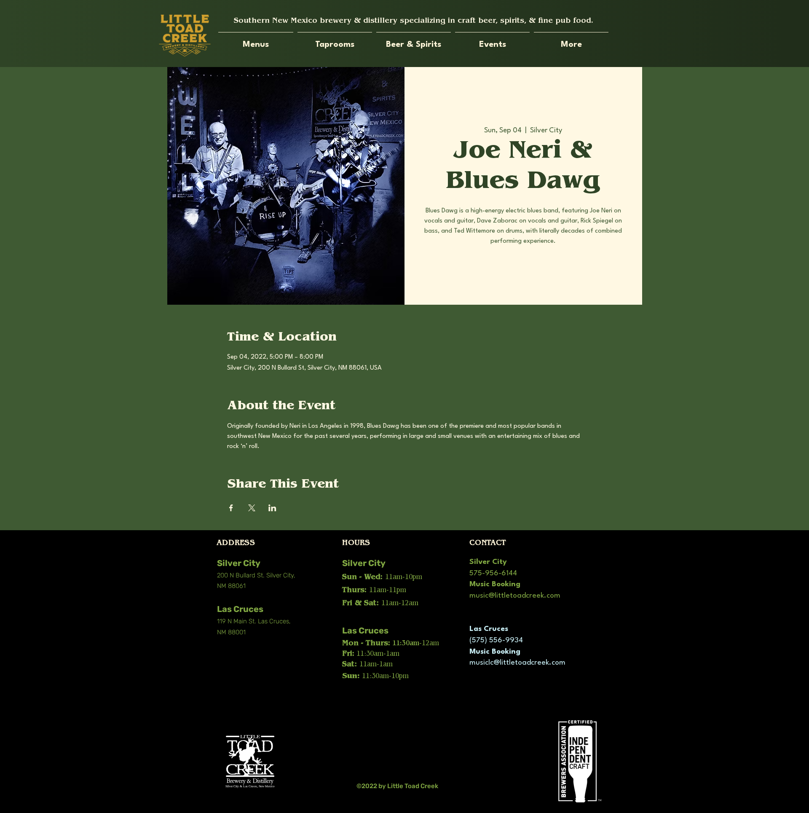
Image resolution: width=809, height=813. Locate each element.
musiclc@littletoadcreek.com (517, 662)
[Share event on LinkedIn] (272, 507)
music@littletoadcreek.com (514, 595)
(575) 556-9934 (496, 640)
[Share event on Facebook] (231, 507)
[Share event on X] (252, 507)
